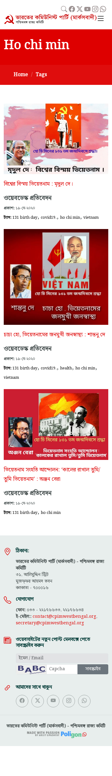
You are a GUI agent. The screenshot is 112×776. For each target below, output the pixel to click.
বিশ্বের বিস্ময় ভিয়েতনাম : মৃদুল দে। (38, 184)
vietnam (91, 217)
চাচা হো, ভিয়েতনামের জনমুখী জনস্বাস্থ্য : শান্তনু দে (54, 334)
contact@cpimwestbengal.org (64, 616)
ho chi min (70, 217)
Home (21, 75)
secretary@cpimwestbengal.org (50, 623)
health (66, 368)
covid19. (49, 217)
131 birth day (24, 217)
